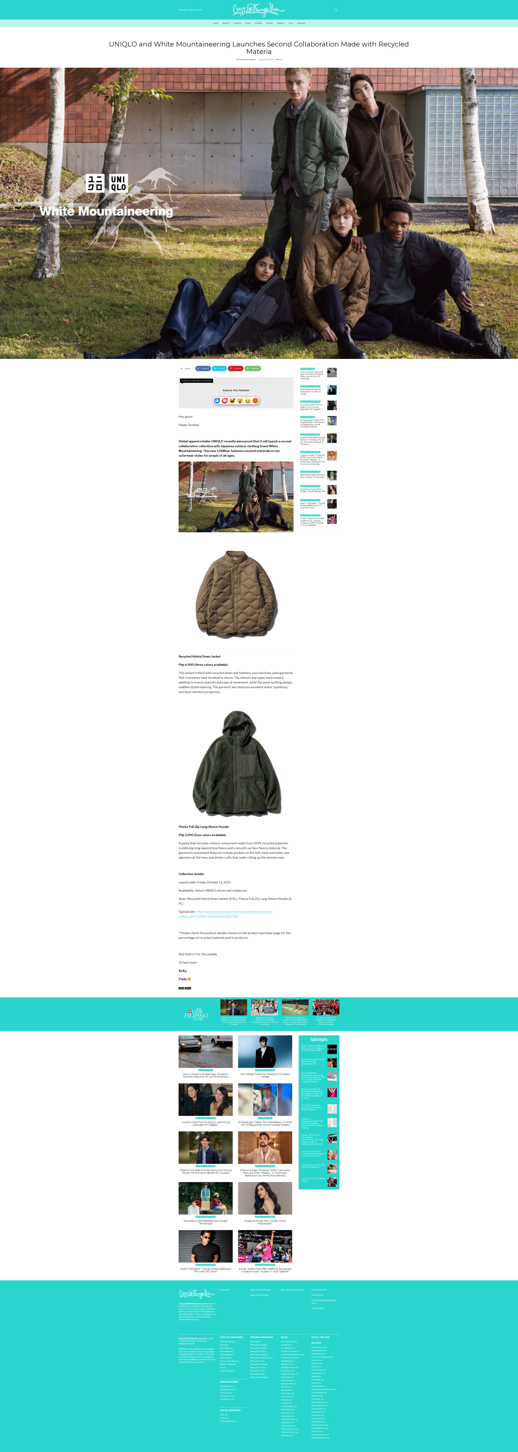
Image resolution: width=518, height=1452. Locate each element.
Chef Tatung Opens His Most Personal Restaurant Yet (313, 1061)
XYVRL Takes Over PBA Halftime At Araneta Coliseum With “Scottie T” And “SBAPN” (312, 522)
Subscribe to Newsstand (292, 1290)
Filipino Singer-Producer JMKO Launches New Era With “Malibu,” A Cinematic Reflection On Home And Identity (312, 459)
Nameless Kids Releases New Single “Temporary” (312, 476)
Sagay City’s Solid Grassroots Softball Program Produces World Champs (264, 1021)
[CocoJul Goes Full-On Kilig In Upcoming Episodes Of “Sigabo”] (332, 405)
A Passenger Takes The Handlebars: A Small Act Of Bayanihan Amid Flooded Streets (312, 423)
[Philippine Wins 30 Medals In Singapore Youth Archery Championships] (326, 1007)
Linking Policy (317, 1308)
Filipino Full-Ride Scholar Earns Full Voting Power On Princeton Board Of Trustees (313, 441)
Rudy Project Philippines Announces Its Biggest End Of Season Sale (313, 1047)
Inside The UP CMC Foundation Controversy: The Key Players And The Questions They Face (312, 1139)
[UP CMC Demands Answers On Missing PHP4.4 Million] (332, 1109)
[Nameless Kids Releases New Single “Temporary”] (332, 475)
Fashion (187, 988)
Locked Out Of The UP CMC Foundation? (313, 1166)
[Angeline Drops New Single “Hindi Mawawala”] (332, 489)
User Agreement (319, 1290)
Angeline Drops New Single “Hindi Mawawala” (312, 490)
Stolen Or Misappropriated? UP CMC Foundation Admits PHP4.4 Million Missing (312, 1123)
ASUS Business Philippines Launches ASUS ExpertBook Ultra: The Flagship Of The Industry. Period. (313, 1077)
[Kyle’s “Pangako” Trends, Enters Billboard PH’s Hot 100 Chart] (332, 504)
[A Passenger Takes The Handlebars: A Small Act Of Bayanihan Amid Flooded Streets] (332, 420)
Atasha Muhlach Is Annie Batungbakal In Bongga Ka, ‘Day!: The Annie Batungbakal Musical (312, 1093)
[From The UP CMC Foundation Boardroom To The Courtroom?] (332, 1155)
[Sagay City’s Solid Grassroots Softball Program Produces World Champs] (264, 1007)
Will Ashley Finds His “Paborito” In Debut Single (310, 391)
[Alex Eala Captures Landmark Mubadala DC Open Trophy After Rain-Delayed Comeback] (295, 1007)
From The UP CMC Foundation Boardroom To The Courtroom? (313, 1153)
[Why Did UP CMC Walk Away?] (332, 1182)
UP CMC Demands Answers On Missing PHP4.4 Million (311, 1107)
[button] (336, 10)
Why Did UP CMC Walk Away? (313, 1179)
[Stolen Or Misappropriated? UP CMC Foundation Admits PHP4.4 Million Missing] (332, 1122)
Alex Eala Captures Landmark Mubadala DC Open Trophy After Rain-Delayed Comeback (295, 1021)
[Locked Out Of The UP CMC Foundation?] (332, 1168)
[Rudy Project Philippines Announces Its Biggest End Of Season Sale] (332, 1049)
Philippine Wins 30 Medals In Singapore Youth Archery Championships (326, 1021)
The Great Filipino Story (310, 434)
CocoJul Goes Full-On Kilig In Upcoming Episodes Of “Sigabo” (311, 406)
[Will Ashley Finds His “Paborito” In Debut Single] (332, 390)
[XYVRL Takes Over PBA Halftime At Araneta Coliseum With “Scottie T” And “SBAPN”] (332, 519)
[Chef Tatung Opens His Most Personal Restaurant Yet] (332, 1063)
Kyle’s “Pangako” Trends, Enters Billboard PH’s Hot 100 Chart (312, 505)
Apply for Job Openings (260, 1290)
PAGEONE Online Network (310, 386)
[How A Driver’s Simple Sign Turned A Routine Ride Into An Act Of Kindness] (332, 372)
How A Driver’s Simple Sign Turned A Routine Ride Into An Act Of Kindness (311, 375)
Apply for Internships (259, 1295)
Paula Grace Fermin (247, 59)
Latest (181, 988)
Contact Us (225, 1290)
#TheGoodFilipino (307, 369)
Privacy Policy (317, 1295)
